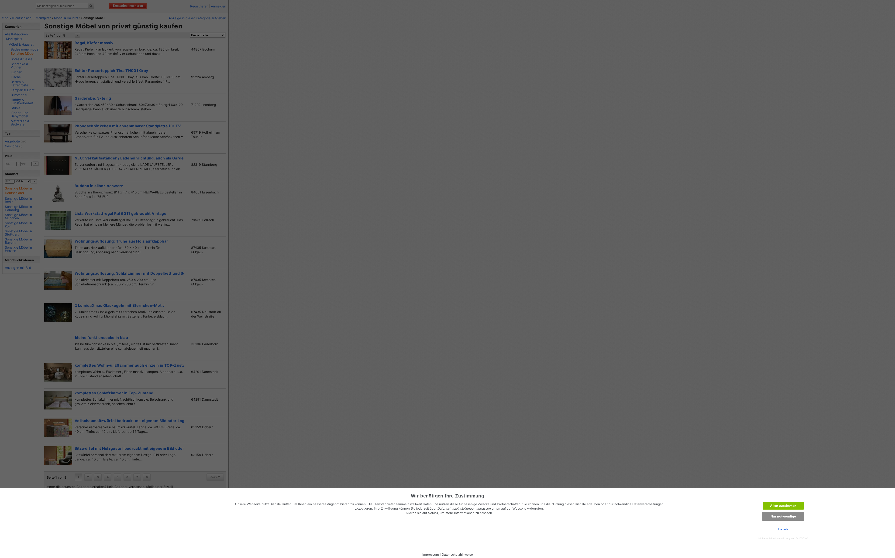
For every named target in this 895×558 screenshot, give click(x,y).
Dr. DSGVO (802, 538)
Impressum (430, 554)
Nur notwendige (783, 516)
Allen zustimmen (783, 505)
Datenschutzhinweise (457, 554)
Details (783, 529)
